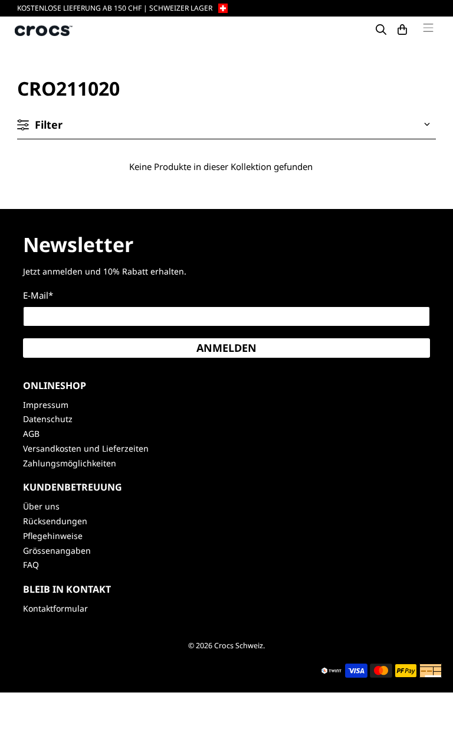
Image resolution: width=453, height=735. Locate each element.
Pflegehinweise (53, 535)
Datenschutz (48, 418)
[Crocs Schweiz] (44, 30)
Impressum (45, 404)
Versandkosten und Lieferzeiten (86, 448)
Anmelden (226, 348)
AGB (31, 433)
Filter (49, 124)
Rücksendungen (55, 521)
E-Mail (38, 295)
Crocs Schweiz (238, 646)
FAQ (31, 564)
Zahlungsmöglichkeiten (69, 463)
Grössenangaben (57, 550)
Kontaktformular (55, 608)
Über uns (41, 506)
